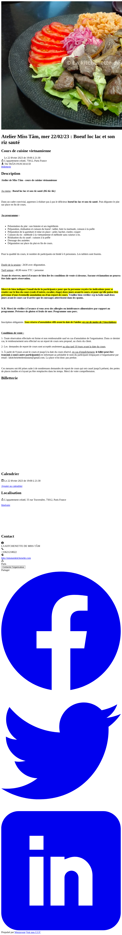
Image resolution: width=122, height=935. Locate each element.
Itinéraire (5, 505)
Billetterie (6, 166)
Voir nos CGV (33, 932)
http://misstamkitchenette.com (16, 558)
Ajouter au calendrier (11, 486)
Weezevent (19, 932)
